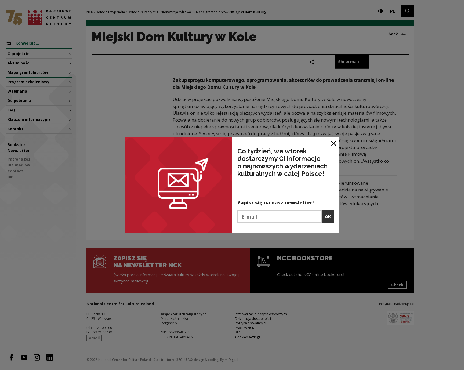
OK (328, 216)
